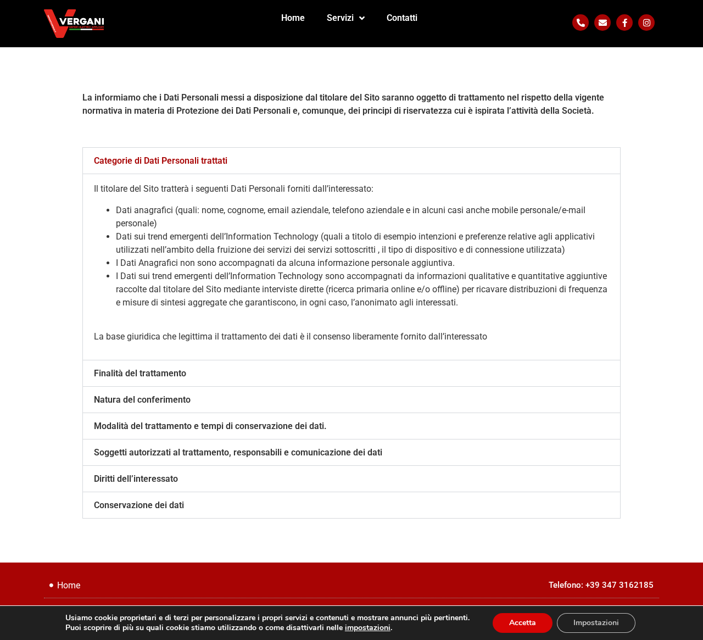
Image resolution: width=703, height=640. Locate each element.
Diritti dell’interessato (136, 479)
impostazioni (367, 628)
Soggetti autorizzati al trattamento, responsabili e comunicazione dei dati (238, 452)
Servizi (340, 18)
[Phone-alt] (580, 22)
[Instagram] (646, 22)
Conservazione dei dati (139, 505)
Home (293, 18)
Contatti (402, 18)
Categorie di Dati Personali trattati (160, 160)
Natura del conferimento (142, 399)
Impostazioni (596, 622)
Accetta (522, 622)
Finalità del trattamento (140, 373)
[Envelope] (602, 22)
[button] (351, 161)
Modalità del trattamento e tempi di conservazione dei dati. (210, 426)
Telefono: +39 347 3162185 (601, 585)
